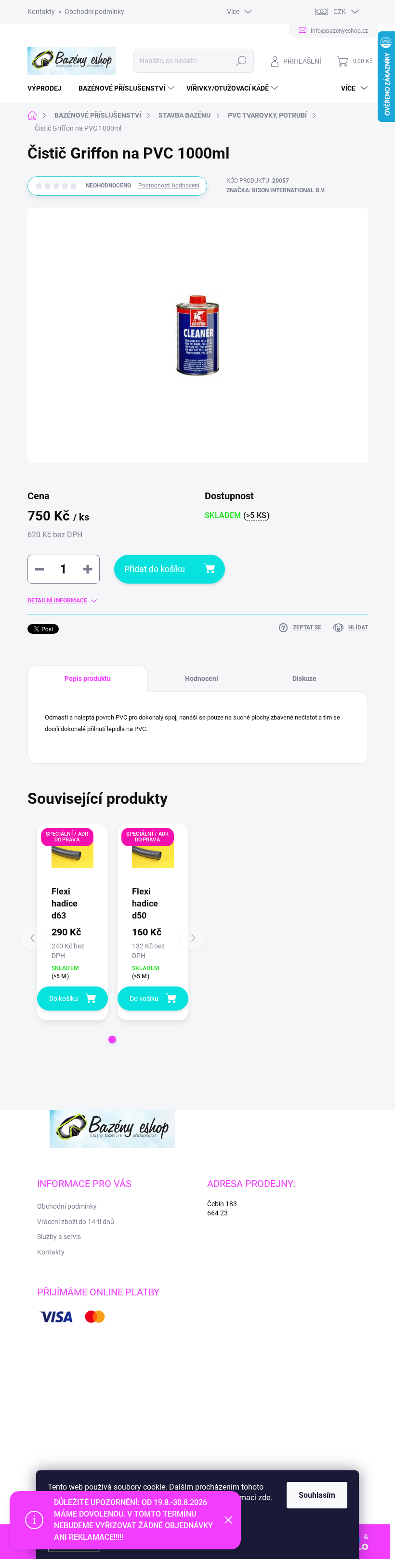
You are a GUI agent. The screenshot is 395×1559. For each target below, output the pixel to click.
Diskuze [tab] (304, 678)
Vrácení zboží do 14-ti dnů (75, 1222)
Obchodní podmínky (94, 11)
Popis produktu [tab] (88, 678)
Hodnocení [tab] (201, 678)
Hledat (241, 61)
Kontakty (41, 11)
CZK (339, 11)
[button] (112, 1039)
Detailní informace (57, 600)
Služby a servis (59, 1236)
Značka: (276, 190)
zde (264, 1497)
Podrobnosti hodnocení (168, 185)
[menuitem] (48, 88)
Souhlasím (317, 1495)
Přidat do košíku (154, 569)
